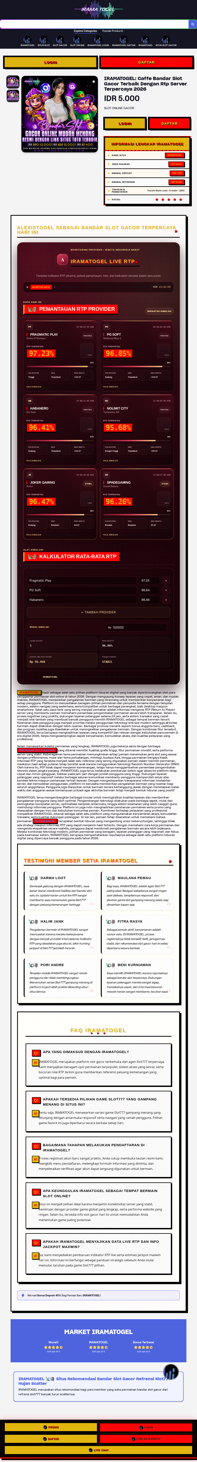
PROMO (53, 1427)
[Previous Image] (24, 114)
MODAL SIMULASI (39, 627)
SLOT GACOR (44, 821)
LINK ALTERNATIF (148, 1437)
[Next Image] (95, 114)
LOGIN (50, 62)
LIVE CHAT (101, 1449)
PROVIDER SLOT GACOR (37, 750)
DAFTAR (146, 62)
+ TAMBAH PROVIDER (98, 612)
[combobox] (94, 24)
